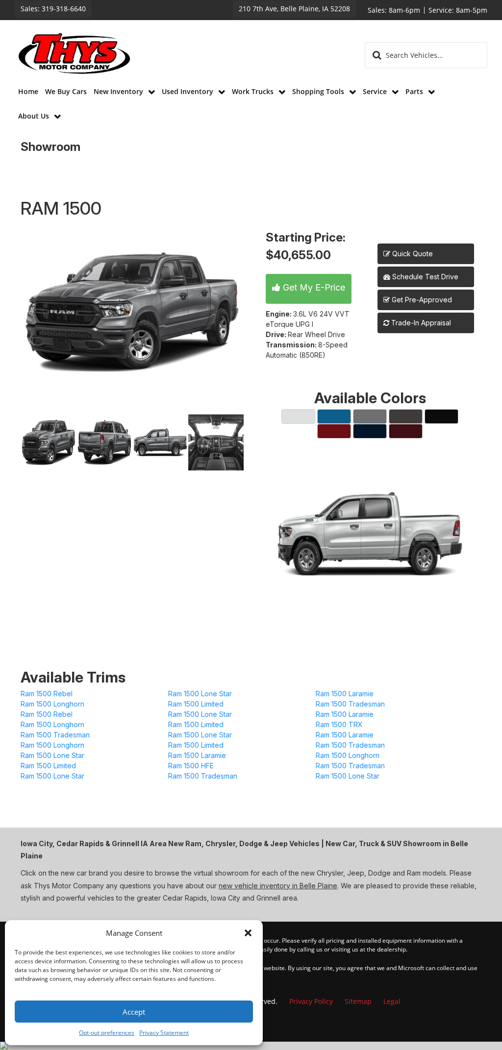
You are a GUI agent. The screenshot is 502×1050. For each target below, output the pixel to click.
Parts (415, 91)
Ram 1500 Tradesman (350, 704)
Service (376, 91)
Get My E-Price (312, 287)
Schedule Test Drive (424, 276)
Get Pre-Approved (422, 299)
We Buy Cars (66, 91)
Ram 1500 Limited (196, 704)
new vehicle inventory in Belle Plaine (278, 885)
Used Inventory (188, 91)
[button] (248, 933)
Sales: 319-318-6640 (53, 8)
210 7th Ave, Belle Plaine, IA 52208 (294, 8)
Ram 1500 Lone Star (200, 693)
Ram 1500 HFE (191, 765)
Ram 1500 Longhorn (52, 704)
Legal (392, 1001)
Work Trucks (254, 91)
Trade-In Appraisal (420, 322)
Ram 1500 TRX (339, 724)
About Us (34, 116)
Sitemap (358, 1001)
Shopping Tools (319, 91)
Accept (134, 1012)
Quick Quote (411, 253)
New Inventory (119, 91)
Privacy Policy (311, 1001)
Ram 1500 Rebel (47, 693)
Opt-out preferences (106, 1032)
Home (28, 91)
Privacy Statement (164, 1032)
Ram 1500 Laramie (345, 693)
